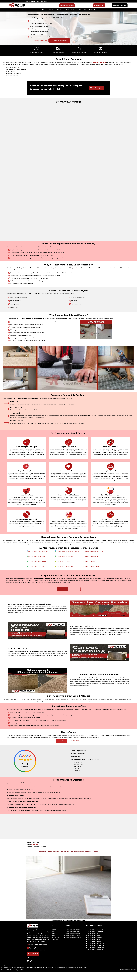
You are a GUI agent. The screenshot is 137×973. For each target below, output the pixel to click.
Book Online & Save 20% (60, 40)
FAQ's (54, 931)
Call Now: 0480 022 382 (40, 40)
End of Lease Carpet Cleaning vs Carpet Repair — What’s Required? (68, 920)
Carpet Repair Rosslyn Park (96, 950)
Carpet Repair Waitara (95, 935)
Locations (50, 10)
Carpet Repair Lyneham (95, 939)
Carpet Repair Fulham (92, 556)
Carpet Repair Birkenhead (65, 556)
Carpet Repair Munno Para (96, 948)
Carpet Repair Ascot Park (65, 566)
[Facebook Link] (28, 960)
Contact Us (92, 10)
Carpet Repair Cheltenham (37, 561)
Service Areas (70, 10)
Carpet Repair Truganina (95, 929)
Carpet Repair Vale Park (36, 566)
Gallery (54, 935)
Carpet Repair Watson (94, 941)
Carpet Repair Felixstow (64, 561)
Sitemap (55, 939)
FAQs (79, 10)
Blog (85, 10)
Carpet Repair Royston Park (94, 551)
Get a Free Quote (120, 5)
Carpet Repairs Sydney (73, 931)
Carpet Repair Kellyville (95, 937)
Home (43, 10)
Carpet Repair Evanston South (38, 551)
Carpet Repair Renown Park (96, 945)
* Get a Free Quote (96, 88)
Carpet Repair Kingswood (36, 556)
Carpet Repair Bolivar (92, 561)
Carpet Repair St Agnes (92, 566)
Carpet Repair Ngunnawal (96, 943)
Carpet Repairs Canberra (73, 935)
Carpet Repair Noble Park (95, 931)
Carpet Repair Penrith (94, 933)
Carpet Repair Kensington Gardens (68, 551)
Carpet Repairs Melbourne (74, 929)
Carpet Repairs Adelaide (73, 937)
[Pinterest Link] (30, 960)
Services (59, 10)
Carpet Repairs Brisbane (73, 933)
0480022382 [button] (33, 954)
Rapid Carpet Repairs (99, 62)
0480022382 (100, 5)
